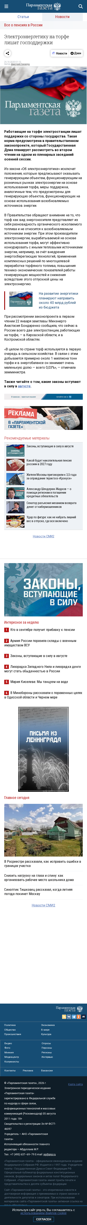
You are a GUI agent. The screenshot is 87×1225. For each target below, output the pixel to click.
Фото (7, 1047)
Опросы (46, 1043)
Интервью (47, 1056)
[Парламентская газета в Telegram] (74, 1017)
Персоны (47, 1047)
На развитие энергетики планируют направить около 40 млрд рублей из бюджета (58, 300)
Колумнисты (11, 1061)
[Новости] (60, 53)
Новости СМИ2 (43, 536)
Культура (46, 1034)
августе (24, 386)
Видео (8, 1043)
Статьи (23, 16)
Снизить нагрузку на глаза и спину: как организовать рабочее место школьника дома (39, 877)
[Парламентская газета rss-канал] (64, 1017)
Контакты (10, 1070)
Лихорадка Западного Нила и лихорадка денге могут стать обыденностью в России (42, 668)
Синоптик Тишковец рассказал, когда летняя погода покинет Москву (38, 891)
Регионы (47, 1052)
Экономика (48, 1025)
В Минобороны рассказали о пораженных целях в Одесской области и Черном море (43, 695)
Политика (10, 1025)
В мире (45, 1029)
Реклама (28, 1070)
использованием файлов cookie (43, 1213)
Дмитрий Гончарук (20, 64)
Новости (62, 16)
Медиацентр (11, 1056)
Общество (10, 1029)
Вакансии (47, 1070)
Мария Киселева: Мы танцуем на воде (39, 682)
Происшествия (12, 1034)
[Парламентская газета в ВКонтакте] (69, 1017)
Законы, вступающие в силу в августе (38, 656)
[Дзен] (76, 53)
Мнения (9, 1052)
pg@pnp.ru (50, 1154)
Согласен (43, 1219)
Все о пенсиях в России (23, 25)
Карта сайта (75, 1084)
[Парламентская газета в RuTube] (84, 1017)
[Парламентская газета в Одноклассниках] (79, 1017)
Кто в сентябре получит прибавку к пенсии (42, 629)
